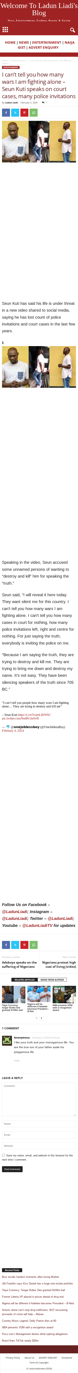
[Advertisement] (39, 206)
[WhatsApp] (34, 113)
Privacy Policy (13, 1357)
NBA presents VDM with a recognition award (62, 1007)
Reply (17, 1060)
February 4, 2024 (13, 730)
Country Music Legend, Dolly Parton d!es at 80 (29, 1320)
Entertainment (18, 60)
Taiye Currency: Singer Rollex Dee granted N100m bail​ (12, 1007)
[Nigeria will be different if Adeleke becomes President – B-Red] (39, 994)
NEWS (24, 42)
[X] (15, 113)
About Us (29, 1357)
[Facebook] (6, 113)
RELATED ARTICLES (25, 979)
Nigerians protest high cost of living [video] (59, 964)
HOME (10, 42)
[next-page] (41, 1018)
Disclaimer (67, 1357)
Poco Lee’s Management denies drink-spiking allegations (35, 1334)
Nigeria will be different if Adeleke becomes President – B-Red (38, 1007)
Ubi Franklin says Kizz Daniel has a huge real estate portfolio (37, 1283)
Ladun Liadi (11, 102)
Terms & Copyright (39, 1362)
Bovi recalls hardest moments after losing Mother (30, 1276)
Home (5, 60)
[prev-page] (37, 1018)
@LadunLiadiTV (37, 925)
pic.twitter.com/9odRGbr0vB (20, 718)
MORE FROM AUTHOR (52, 979)
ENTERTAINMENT (46, 42)
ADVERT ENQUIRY (44, 47)
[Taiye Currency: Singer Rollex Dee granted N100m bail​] (13, 994)
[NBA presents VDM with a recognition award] (64, 994)
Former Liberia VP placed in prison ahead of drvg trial (33, 1296)
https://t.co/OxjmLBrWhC (34, 714)
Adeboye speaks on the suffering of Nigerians (19, 964)
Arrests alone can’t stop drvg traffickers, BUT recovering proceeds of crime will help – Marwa (34, 1312)
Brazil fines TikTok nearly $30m (20, 1340)
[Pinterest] (24, 113)
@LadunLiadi (14, 911)
